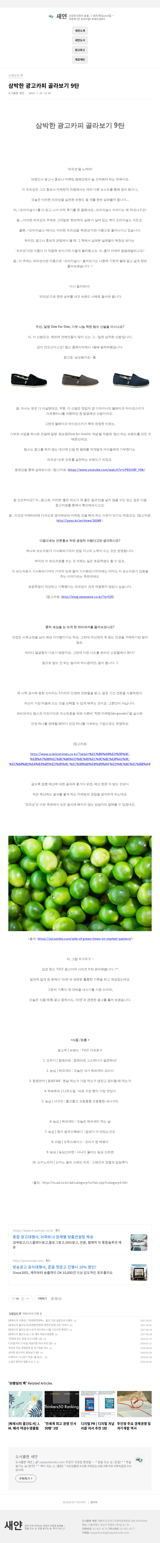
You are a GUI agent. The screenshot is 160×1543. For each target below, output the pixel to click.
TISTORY (81, 1502)
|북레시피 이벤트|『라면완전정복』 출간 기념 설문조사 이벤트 (40, 1320)
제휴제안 (80, 59)
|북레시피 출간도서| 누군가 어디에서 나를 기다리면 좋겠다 (38, 1329)
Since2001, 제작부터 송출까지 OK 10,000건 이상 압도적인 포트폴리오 (63, 1272)
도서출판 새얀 (26, 1456)
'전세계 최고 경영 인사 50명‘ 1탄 (25, 1338)
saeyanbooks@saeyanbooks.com (109, 1532)
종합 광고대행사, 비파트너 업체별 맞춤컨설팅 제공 (53, 1236)
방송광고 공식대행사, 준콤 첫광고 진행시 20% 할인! (54, 1266)
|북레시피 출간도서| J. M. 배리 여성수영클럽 (31, 1334)
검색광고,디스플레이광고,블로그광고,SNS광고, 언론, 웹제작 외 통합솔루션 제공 (67, 1244)
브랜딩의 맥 (15, 1313)
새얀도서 (80, 40)
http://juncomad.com (28, 1260)
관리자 (93, 1502)
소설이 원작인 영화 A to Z (21, 1361)
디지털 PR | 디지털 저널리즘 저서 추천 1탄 (30, 1343)
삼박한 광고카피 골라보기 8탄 (23, 1352)
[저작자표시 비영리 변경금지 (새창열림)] (56, 1298)
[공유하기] (22, 1299)
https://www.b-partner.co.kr (33, 1230)
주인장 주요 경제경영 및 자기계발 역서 (28, 1348)
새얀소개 (80, 30)
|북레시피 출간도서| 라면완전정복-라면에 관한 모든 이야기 (38, 1325)
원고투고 (80, 50)
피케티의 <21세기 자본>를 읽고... (26, 1357)
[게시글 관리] (27, 1299)
